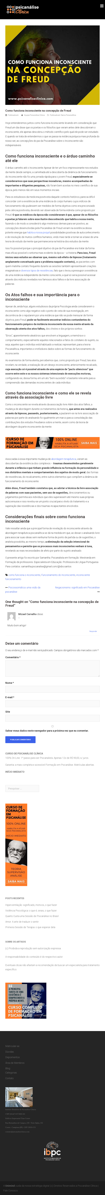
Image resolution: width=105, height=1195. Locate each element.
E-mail (9, 697)
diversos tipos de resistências (37, 270)
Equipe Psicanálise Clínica (34, 115)
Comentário (13, 657)
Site (7, 711)
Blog (7, 1068)
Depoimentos (12, 1057)
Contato (9, 1078)
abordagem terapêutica (63, 459)
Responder (93, 631)
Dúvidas (9, 1051)
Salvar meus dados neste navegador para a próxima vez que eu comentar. (47, 730)
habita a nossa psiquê (38, 232)
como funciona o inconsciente (24, 575)
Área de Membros (14, 1062)
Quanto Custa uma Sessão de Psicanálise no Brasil (32, 916)
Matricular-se (12, 1046)
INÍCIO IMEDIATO (14, 771)
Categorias (11, 1072)
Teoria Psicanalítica (68, 115)
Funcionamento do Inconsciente (58, 575)
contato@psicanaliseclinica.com (17, 1132)
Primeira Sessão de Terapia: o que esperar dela (30, 927)
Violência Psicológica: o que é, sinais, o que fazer (31, 910)
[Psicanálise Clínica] (26, 9)
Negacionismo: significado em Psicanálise (77, 587)
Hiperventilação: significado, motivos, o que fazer (31, 904)
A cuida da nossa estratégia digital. (26, 1185)
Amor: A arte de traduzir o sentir (22, 921)
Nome (9, 682)
